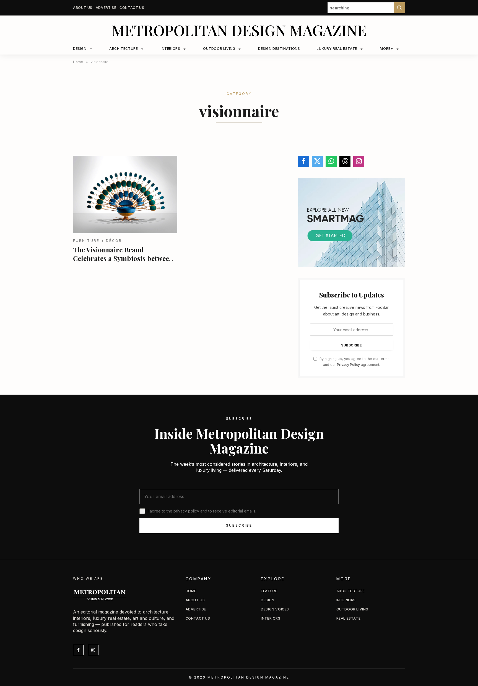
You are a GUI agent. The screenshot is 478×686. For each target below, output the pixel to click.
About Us (82, 8)
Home (191, 591)
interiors (346, 600)
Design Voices (275, 609)
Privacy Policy (348, 365)
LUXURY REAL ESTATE (337, 48)
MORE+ (386, 48)
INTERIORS (170, 48)
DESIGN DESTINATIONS (279, 48)
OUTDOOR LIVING (219, 48)
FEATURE (269, 591)
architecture (350, 591)
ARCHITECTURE (123, 48)
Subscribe (239, 525)
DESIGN (80, 48)
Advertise (106, 8)
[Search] (399, 7)
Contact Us (131, 8)
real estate (348, 618)
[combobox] (361, 7)
